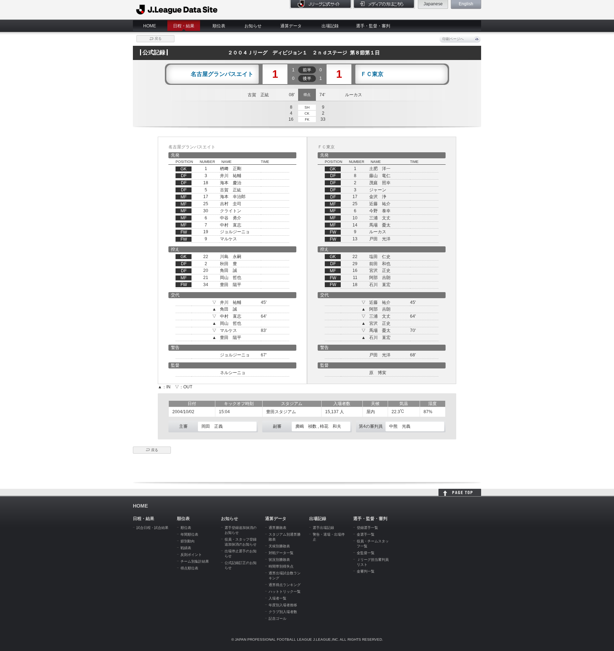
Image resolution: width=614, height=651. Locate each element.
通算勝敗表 (277, 528)
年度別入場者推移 (283, 605)
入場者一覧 (277, 598)
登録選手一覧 (367, 528)
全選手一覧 (366, 534)
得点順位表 (189, 568)
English (466, 3)
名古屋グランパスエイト (222, 74)
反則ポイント (191, 555)
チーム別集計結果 (195, 561)
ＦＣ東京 (372, 74)
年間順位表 (189, 534)
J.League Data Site (177, 9)
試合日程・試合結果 (152, 528)
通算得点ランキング (285, 585)
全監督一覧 (366, 553)
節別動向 (188, 541)
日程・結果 (183, 25)
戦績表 (186, 548)
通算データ (291, 25)
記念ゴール (277, 618)
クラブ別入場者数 (283, 612)
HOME (149, 25)
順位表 (218, 25)
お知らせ (253, 25)
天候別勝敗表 (279, 546)
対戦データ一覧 (281, 553)
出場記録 (330, 25)
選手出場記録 (323, 528)
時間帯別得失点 (281, 566)
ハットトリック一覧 (285, 591)
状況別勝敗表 (279, 560)
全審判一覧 (366, 571)
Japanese (433, 3)
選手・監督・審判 (373, 25)
